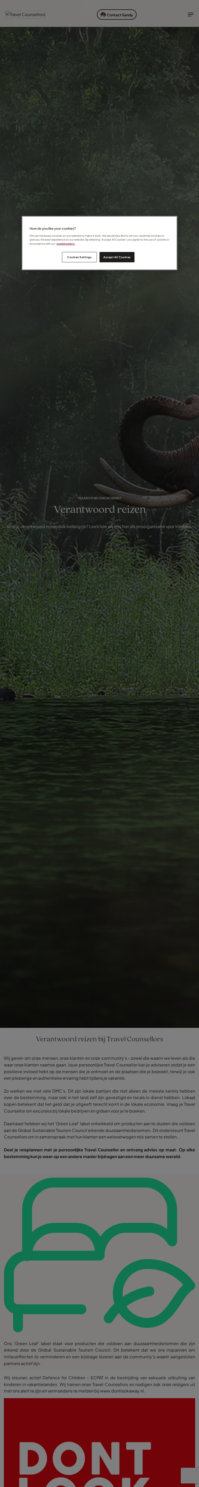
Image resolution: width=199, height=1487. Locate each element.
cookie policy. (65, 243)
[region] (99, 243)
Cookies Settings (79, 257)
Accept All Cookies (116, 257)
